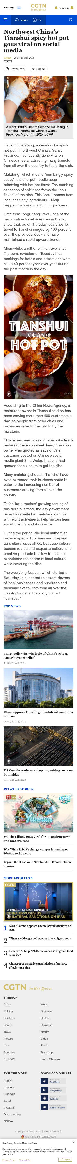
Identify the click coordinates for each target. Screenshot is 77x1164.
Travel (7, 1031)
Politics (8, 1011)
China (7, 1004)
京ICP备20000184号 (51, 1131)
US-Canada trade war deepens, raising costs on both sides (38, 772)
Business (47, 1011)
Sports (8, 1025)
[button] (9, 394)
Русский (9, 1107)
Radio (24, 20)
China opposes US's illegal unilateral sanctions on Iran (38, 714)
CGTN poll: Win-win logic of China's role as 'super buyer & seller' (36, 655)
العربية (8, 1100)
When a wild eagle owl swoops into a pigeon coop (40, 938)
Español (9, 1087)
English (8, 1080)
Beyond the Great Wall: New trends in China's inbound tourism (38, 864)
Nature (45, 1031)
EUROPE (10, 1059)
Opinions (46, 1025)
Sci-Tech (9, 1018)
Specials (9, 1052)
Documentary (12, 1114)
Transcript (47, 1052)
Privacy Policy (8, 1160)
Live (6, 1045)
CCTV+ (8, 1121)
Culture (45, 1018)
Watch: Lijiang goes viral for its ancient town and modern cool (37, 838)
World (44, 1004)
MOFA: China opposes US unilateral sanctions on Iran (40, 928)
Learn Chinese (50, 1059)
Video (44, 1038)
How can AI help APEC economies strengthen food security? (41, 953)
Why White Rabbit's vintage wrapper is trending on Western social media (36, 851)
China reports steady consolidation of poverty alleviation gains (38, 965)
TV (39, 20)
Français (9, 1093)
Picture (8, 1038)
